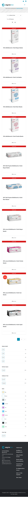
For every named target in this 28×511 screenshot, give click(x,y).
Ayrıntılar (14, 54)
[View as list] (15, 22)
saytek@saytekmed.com (6, 463)
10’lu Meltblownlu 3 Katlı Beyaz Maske (13, 48)
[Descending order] (20, 15)
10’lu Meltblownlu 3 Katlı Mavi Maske (12, 107)
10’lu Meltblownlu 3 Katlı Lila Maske (12, 77)
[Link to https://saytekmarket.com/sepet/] (25, 1)
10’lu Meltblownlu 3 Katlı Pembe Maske (13, 136)
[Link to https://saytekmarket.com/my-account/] (23, 1)
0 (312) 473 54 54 (7, 460)
